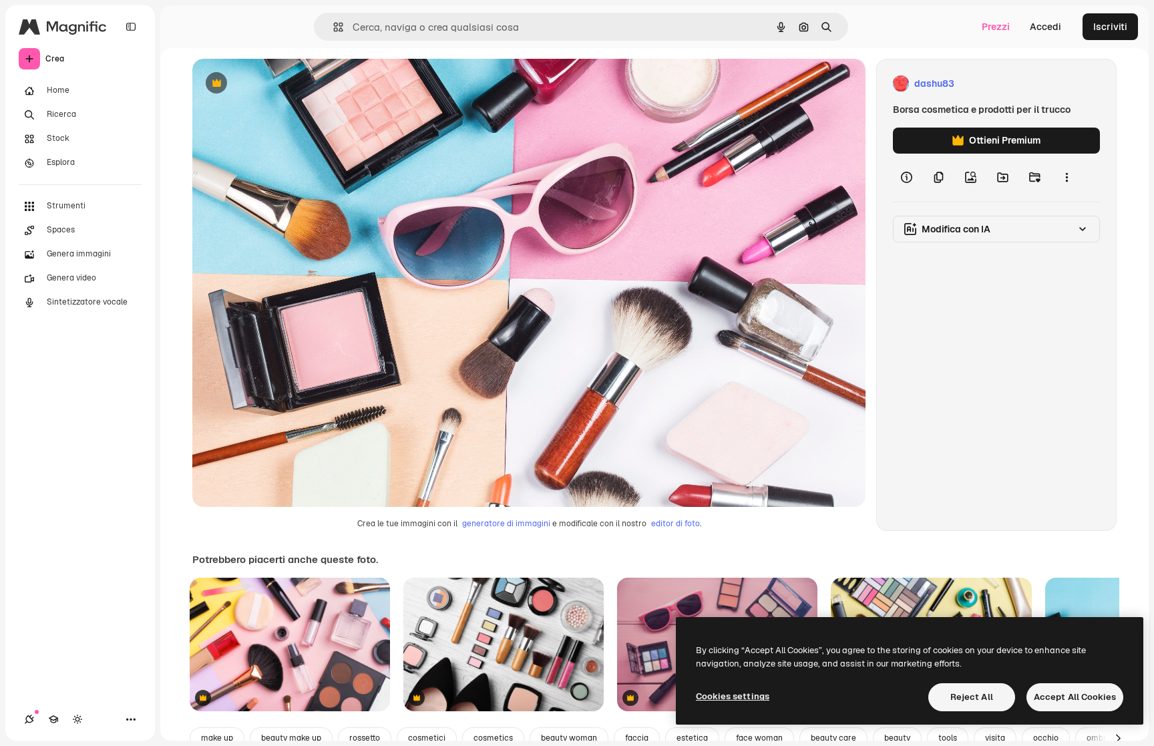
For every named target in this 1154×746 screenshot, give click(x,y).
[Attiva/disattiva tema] (77, 719)
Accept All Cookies (1075, 697)
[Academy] (53, 719)
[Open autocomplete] (333, 27)
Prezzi (996, 27)
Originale (280, 83)
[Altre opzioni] (1066, 177)
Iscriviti (1110, 27)
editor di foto (675, 523)
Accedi (1045, 27)
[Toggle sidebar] (131, 26)
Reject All (971, 697)
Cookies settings (732, 696)
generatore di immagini (506, 523)
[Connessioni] (29, 719)
